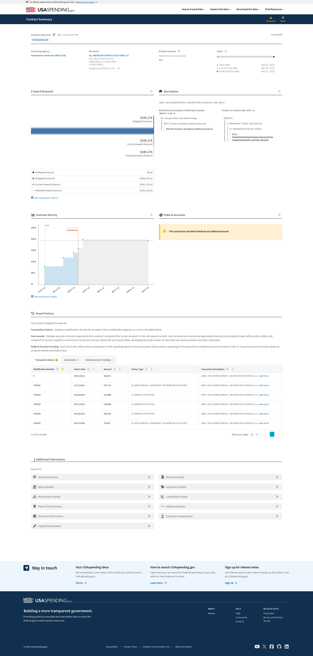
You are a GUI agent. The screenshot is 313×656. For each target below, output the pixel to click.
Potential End (72, 230)
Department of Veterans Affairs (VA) (48, 55)
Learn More (156, 582)
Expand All (36, 469)
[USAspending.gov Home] (50, 10)
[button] (92, 477)
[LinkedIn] (287, 646)
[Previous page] (266, 434)
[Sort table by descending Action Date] (93, 370)
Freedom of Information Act (156, 646)
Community (241, 617)
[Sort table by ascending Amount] (120, 368)
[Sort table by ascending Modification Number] (62, 368)
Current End (73, 228)
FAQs (238, 613)
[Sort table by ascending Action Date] (93, 368)
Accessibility (112, 646)
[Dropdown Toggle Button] (283, 18)
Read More (264, 376)
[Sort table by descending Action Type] (151, 370)
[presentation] (40, 39)
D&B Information (183, 646)
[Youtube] (257, 646)
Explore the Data (219, 9)
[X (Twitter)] (264, 646)
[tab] (46, 360)
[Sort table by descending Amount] (120, 370)
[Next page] (278, 434)
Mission (211, 613)
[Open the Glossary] (54, 35)
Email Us (240, 621)
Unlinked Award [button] (40, 39)
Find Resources (273, 9)
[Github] (279, 646)
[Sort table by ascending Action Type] (151, 368)
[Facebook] (272, 646)
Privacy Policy (130, 646)
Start (47, 225)
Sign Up (229, 582)
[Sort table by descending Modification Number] (62, 370)
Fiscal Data (268, 613)
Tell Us (79, 582)
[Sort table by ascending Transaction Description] (233, 368)
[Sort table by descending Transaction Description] (233, 370)
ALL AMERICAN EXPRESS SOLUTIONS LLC (109, 55)
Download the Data (247, 9)
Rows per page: (240, 434)
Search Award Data (192, 9)
